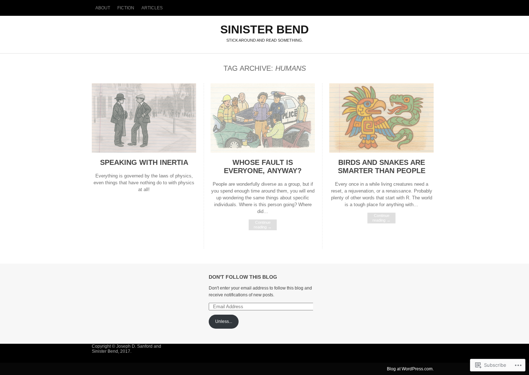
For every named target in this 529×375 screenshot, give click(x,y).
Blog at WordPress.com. (410, 368)
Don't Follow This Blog (243, 277)
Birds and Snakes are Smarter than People (381, 166)
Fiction (125, 7)
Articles (152, 7)
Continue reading (263, 224)
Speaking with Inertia (144, 162)
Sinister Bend (264, 29)
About (102, 7)
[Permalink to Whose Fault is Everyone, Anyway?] (263, 151)
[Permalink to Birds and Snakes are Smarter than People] (381, 151)
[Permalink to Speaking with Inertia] (144, 151)
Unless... (223, 321)
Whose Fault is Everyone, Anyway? (263, 166)
